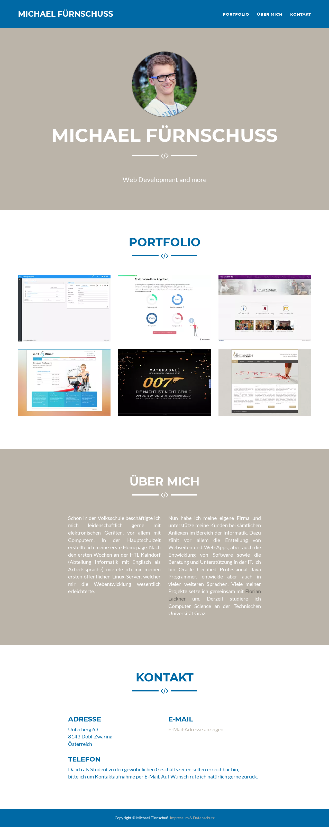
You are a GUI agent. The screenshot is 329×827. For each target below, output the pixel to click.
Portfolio (236, 14)
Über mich (269, 14)
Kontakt (300, 14)
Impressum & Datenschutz (192, 817)
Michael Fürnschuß (65, 14)
